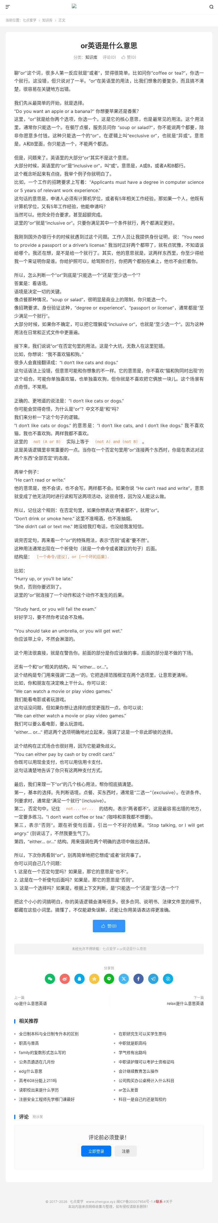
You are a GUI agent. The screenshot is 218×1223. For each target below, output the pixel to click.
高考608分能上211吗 (38, 1080)
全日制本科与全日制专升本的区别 (49, 1033)
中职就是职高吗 (132, 1043)
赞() (128, 57)
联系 (159, 1201)
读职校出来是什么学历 (39, 1089)
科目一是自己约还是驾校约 (142, 1099)
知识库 (47, 20)
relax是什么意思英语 (185, 1003)
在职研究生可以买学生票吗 (142, 1033)
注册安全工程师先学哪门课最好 (47, 1099)
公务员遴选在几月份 (37, 1061)
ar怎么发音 (128, 1089)
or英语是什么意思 (109, 45)
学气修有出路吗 (132, 1052)
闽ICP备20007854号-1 (134, 1201)
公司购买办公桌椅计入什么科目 (146, 1080)
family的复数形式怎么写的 (42, 1052)
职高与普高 (29, 1043)
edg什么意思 (30, 1071)
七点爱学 (109, 7)
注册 (126, 1151)
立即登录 (96, 1151)
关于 (169, 1201)
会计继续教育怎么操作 (138, 1071)
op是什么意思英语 (30, 1003)
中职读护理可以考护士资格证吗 (146, 1061)
